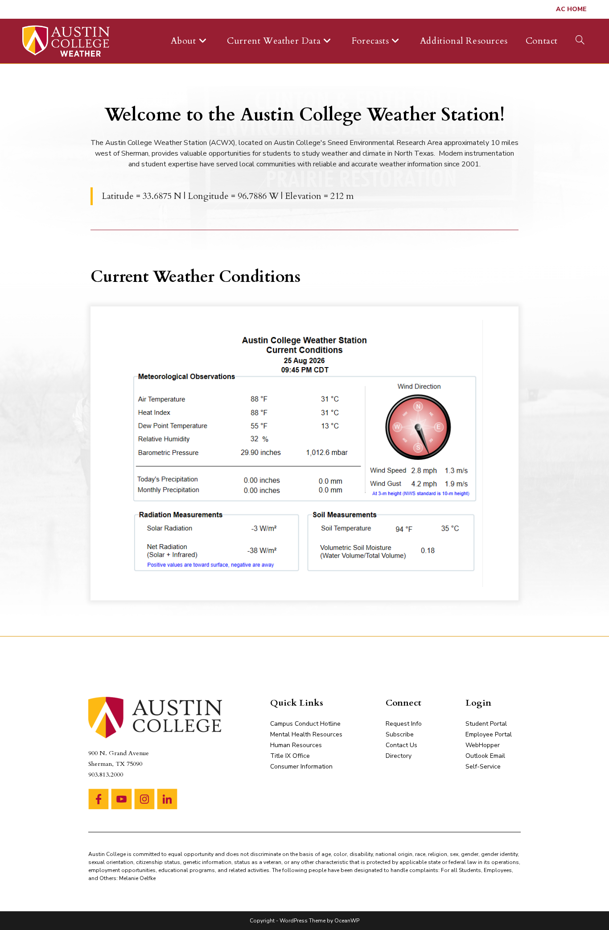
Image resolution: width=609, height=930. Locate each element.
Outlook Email (485, 756)
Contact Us (401, 745)
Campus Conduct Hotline (305, 723)
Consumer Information (301, 766)
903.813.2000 (105, 774)
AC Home (571, 9)
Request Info (404, 723)
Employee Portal (488, 734)
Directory (398, 756)
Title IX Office (290, 756)
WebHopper (482, 745)
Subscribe (400, 734)
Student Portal (486, 723)
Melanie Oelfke (137, 878)
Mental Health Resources (306, 734)
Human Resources (296, 745)
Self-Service (483, 766)
